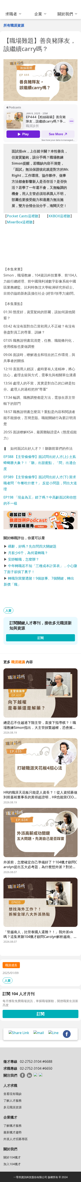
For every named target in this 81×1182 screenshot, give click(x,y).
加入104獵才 (12, 1164)
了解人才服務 (12, 1100)
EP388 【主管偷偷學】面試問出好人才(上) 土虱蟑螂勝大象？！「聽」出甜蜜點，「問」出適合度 (39, 462)
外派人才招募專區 (15, 1139)
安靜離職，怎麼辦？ (23, 559)
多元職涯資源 (12, 1107)
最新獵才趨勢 (12, 1132)
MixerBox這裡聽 (20, 222)
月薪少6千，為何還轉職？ (28, 552)
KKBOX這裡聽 (59, 216)
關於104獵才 (12, 1157)
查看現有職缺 (12, 1094)
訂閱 (40, 1013)
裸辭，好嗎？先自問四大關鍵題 (32, 546)
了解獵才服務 (12, 1125)
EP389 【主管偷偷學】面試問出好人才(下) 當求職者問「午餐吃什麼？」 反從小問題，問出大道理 (40, 483)
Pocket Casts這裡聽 (22, 216)
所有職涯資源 (13, 25)
